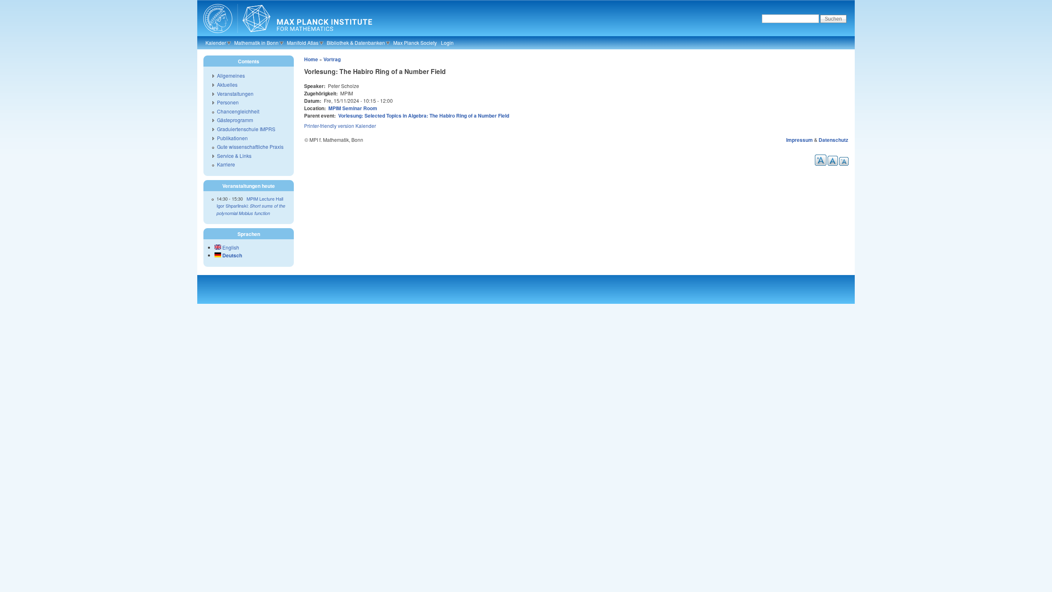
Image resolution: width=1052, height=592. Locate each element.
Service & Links (234, 155)
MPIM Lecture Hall (265, 198)
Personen (228, 102)
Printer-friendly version (329, 125)
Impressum (799, 139)
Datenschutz (833, 139)
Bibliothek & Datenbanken (356, 42)
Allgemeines (231, 75)
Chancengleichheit (238, 111)
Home (311, 59)
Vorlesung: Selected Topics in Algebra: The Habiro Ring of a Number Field (423, 115)
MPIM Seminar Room (352, 108)
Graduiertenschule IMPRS (246, 128)
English (230, 247)
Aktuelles (227, 84)
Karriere (226, 164)
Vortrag (332, 59)
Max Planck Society (415, 42)
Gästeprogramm (235, 119)
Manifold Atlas (302, 42)
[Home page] (286, 35)
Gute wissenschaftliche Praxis (250, 146)
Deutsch (231, 255)
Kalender (215, 42)
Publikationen (232, 137)
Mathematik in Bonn (256, 42)
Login (447, 42)
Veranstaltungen (235, 93)
